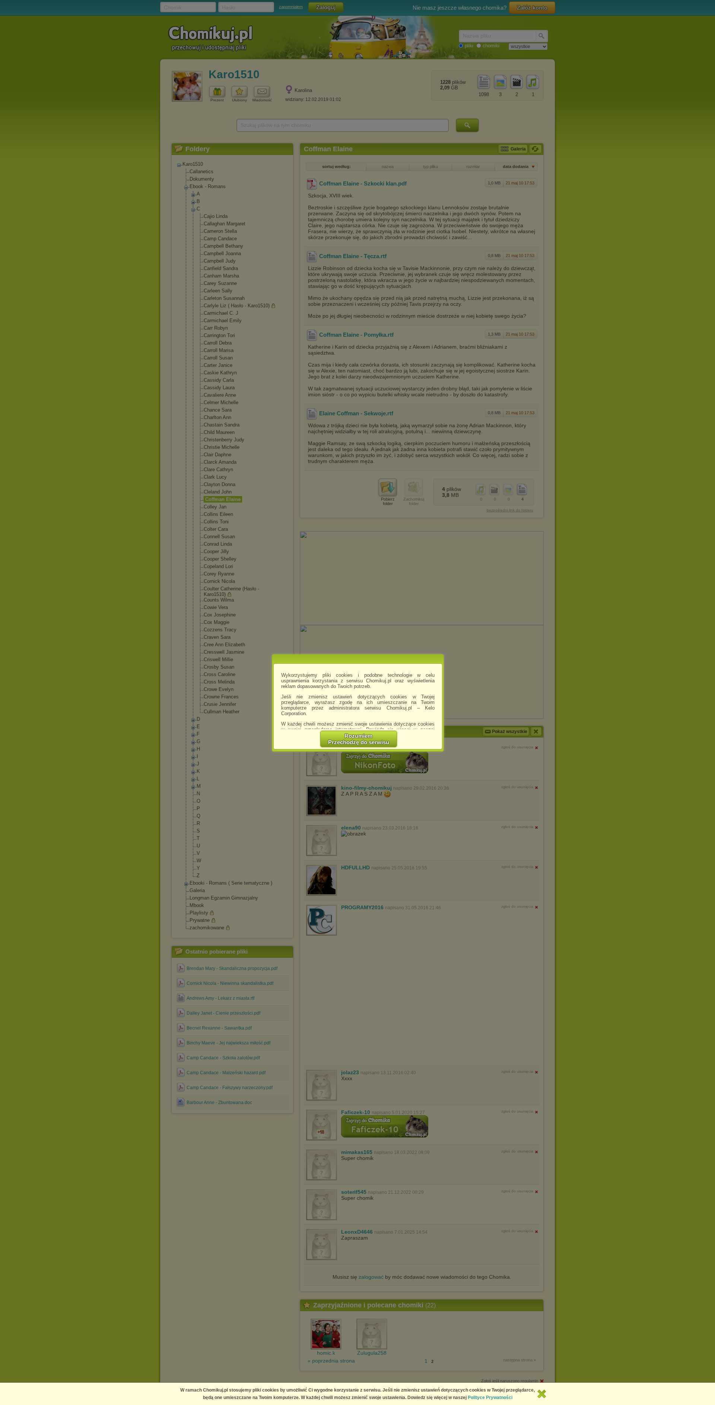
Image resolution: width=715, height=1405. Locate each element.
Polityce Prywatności (490, 1397)
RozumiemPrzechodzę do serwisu (358, 739)
